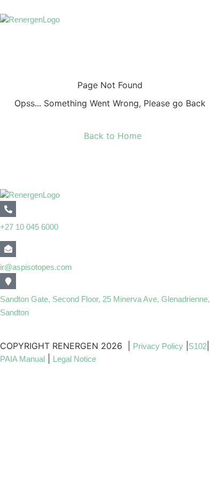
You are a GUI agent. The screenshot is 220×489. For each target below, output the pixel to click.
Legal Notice (75, 358)
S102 (197, 346)
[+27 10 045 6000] (8, 209)
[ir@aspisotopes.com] (8, 249)
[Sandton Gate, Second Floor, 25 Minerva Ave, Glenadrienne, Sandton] (8, 281)
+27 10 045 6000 (29, 226)
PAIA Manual (22, 358)
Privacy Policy (158, 346)
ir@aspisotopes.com (36, 266)
